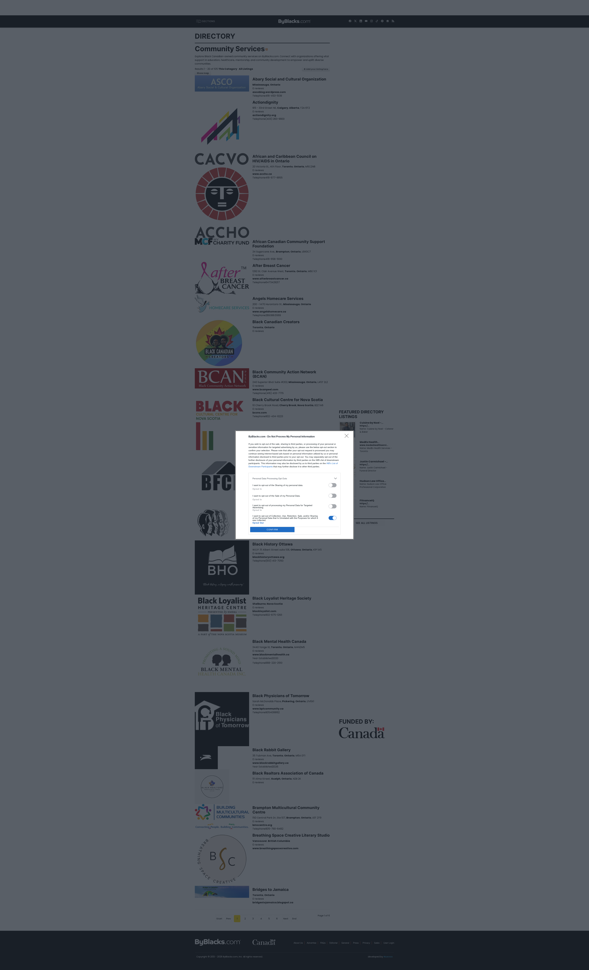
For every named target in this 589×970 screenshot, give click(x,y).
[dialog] (294, 485)
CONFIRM (272, 529)
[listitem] (294, 478)
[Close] (347, 437)
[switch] (333, 485)
